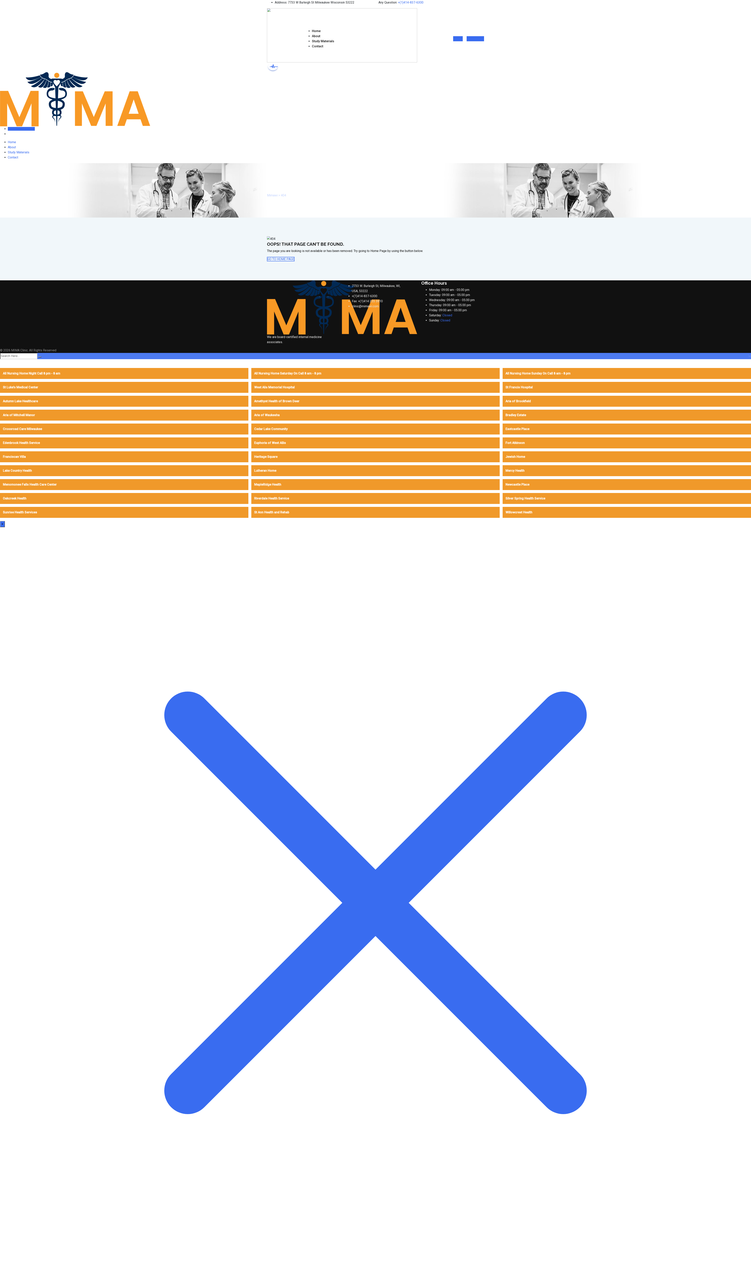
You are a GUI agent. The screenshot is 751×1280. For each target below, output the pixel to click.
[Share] (738, 4)
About (316, 36)
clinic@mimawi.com (365, 306)
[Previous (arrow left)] (7, 640)
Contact (317, 46)
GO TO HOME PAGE (280, 259)
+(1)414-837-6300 (364, 296)
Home (316, 31)
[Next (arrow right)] (744, 640)
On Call (458, 38)
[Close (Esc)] (746, 4)
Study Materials (323, 41)
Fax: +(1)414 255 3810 (367, 301)
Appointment (475, 38)
